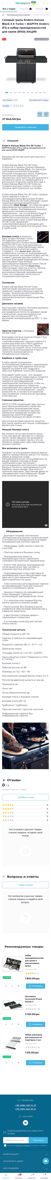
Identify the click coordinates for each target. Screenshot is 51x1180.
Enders (45, 100)
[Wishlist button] (39, 114)
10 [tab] (44, 92)
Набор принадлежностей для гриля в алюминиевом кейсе (34, 960)
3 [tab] (15, 92)
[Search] (8, 3)
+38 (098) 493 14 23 (25, 1105)
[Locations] (43, 3)
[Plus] (18, 986)
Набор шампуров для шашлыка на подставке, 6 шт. (33, 1037)
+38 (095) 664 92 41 (25, 1109)
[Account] (48, 3)
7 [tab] (32, 92)
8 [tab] (36, 92)
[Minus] (6, 986)
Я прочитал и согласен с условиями (27, 1145)
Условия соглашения (22, 1145)
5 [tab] (23, 92)
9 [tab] (40, 92)
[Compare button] (46, 114)
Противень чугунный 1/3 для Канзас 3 (33, 999)
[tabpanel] (25, 67)
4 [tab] (19, 92)
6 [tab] (28, 92)
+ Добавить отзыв (25, 797)
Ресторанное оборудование (18, 15)
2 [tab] (11, 92)
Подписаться (38, 1140)
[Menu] (3, 3)
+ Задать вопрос (25, 885)
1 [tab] (6, 92)
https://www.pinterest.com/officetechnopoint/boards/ (25, 1122)
